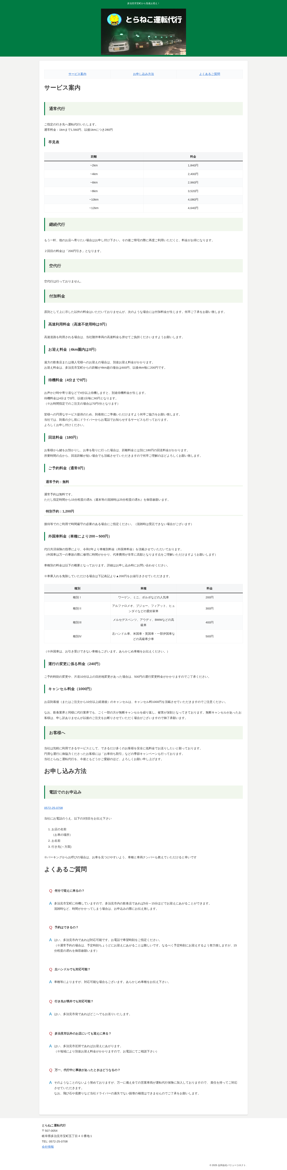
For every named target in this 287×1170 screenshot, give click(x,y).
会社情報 (48, 1146)
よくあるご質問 (209, 74)
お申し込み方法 (143, 74)
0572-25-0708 (53, 808)
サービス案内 (77, 74)
